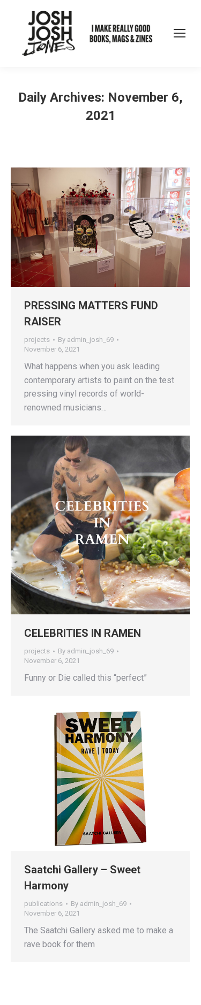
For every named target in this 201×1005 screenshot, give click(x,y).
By (86, 340)
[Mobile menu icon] (179, 33)
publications (43, 904)
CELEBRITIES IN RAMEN (82, 633)
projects (37, 340)
